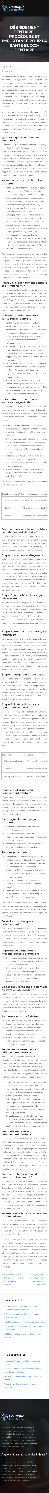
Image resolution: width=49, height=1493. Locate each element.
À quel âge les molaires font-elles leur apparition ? (24, 1322)
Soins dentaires (9, 66)
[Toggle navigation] (43, 8)
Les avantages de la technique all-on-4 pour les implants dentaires (37, 1279)
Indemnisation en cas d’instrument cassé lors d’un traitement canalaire (13, 1279)
